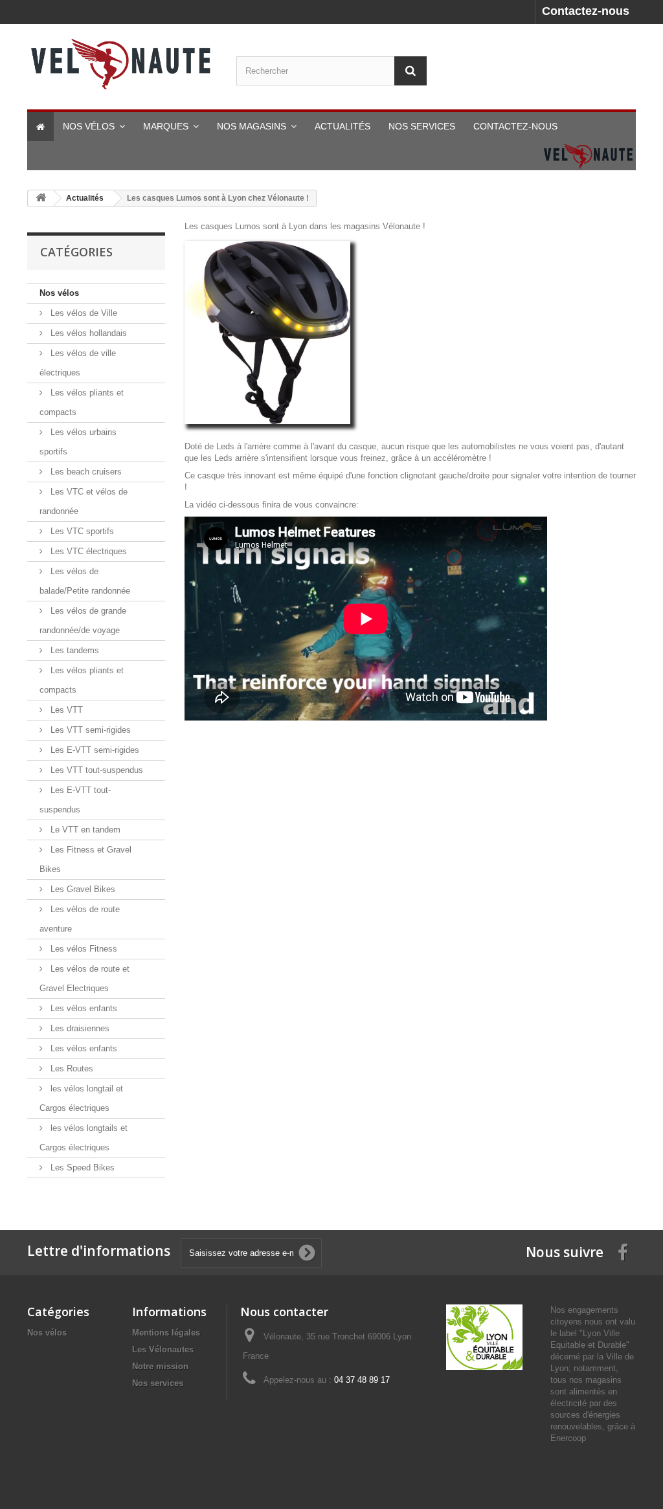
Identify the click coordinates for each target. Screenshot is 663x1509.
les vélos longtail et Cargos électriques (81, 1098)
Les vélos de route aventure (79, 918)
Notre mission (160, 1366)
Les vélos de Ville (82, 313)
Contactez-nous (585, 11)
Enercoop (568, 1438)
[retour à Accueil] (40, 198)
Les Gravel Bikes (81, 889)
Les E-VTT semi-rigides (93, 750)
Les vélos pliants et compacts (81, 402)
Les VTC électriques (87, 551)
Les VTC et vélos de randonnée (83, 501)
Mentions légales (166, 1332)
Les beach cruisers (85, 471)
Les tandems (73, 650)
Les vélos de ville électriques (77, 362)
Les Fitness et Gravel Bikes (85, 859)
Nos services (157, 1383)
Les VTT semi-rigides (89, 730)
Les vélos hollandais (87, 333)
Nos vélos (59, 293)
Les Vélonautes (163, 1349)
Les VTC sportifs (81, 531)
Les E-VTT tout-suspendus (75, 799)
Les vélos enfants (82, 1008)
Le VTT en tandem (84, 829)
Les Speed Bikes (81, 1167)
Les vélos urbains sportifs (78, 441)
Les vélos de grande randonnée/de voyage (82, 620)
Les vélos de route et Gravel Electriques (84, 978)
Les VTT (65, 710)
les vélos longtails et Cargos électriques (83, 1137)
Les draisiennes (78, 1028)
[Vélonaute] (122, 63)
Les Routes (70, 1068)
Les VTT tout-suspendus (95, 770)
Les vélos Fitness (82, 949)
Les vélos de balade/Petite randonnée (84, 581)
